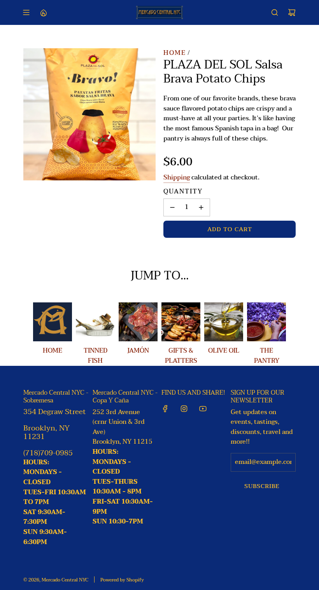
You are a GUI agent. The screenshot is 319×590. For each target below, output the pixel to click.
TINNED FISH (95, 355)
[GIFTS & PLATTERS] (180, 321)
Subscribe (261, 486)
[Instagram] (184, 408)
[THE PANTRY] (266, 321)
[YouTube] (202, 408)
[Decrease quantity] (172, 207)
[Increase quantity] (201, 207)
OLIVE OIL (223, 350)
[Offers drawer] (43, 12)
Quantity (183, 192)
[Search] (274, 12)
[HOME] (52, 321)
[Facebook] (165, 408)
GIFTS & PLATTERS (181, 355)
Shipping (176, 177)
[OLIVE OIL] (223, 321)
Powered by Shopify (122, 580)
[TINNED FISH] (95, 321)
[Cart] (291, 12)
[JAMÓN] (138, 321)
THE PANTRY (266, 355)
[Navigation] (26, 12)
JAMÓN (138, 350)
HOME (52, 350)
